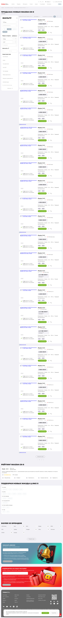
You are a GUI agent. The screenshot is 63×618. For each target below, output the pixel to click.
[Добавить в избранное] (48, 32)
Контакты (49, 4)
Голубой (14, 493)
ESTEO (7, 532)
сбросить (9, 88)
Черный (4, 493)
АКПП (4, 507)
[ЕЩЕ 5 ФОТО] (28, 312)
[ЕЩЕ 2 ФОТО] (28, 149)
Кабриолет (5, 489)
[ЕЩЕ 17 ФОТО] (28, 24)
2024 (8, 511)
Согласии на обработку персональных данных (18, 556)
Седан (21, 489)
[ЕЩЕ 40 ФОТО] (28, 331)
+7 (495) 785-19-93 (58, 1)
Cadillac (19, 529)
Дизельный (5, 502)
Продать (18, 4)
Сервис (4, 598)
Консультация (43, 32)
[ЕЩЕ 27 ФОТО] (28, 275)
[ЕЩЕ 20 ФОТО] (28, 94)
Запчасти (4, 600)
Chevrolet (56, 529)
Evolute (19, 532)
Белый (24, 493)
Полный (4, 498)
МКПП (8, 507)
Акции (36, 4)
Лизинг (16, 600)
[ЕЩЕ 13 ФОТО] (28, 131)
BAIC (31, 526)
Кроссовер (15, 489)
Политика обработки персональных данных (30, 601)
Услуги (31, 4)
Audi (19, 526)
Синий (9, 493)
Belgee (43, 526)
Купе (10, 489)
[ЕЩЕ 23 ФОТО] (28, 185)
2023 (4, 511)
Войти (60, 4)
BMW (56, 526)
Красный (19, 493)
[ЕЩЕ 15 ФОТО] (28, 369)
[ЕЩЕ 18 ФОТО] (28, 423)
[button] (9, 57)
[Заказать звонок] (59, 614)
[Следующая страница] (43, 460)
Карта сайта (40, 598)
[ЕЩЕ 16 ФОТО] (28, 41)
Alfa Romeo (7, 526)
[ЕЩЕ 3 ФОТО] (28, 239)
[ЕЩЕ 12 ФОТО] (28, 77)
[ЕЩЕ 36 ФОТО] (28, 59)
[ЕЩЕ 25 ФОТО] (28, 387)
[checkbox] (9, 85)
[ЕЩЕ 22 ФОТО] (28, 202)
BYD (7, 529)
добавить (14, 35)
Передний (10, 498)
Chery (43, 529)
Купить (13, 4)
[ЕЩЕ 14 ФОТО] (28, 167)
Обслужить (25, 4)
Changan (31, 529)
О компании (42, 4)
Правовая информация (30, 598)
